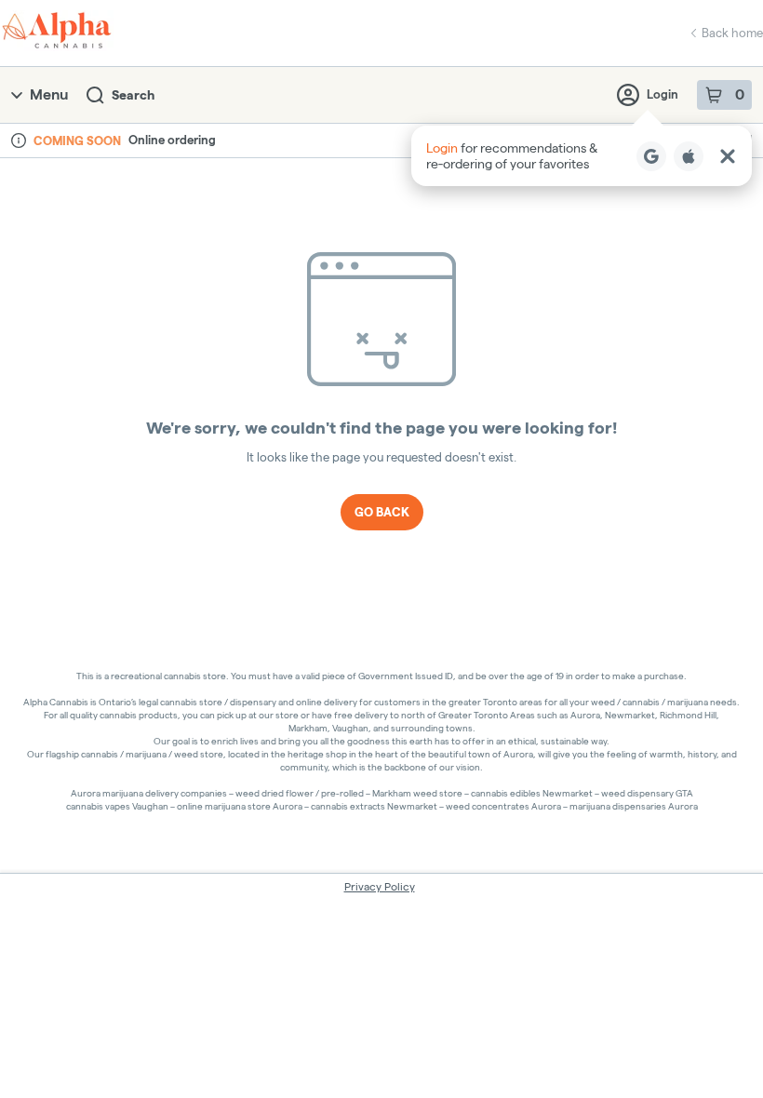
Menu (49, 94)
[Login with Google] (651, 156)
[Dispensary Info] (18, 140)
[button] (581, 156)
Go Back (382, 511)
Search (133, 94)
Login (662, 93)
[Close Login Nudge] (727, 156)
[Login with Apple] (688, 156)
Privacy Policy (379, 886)
